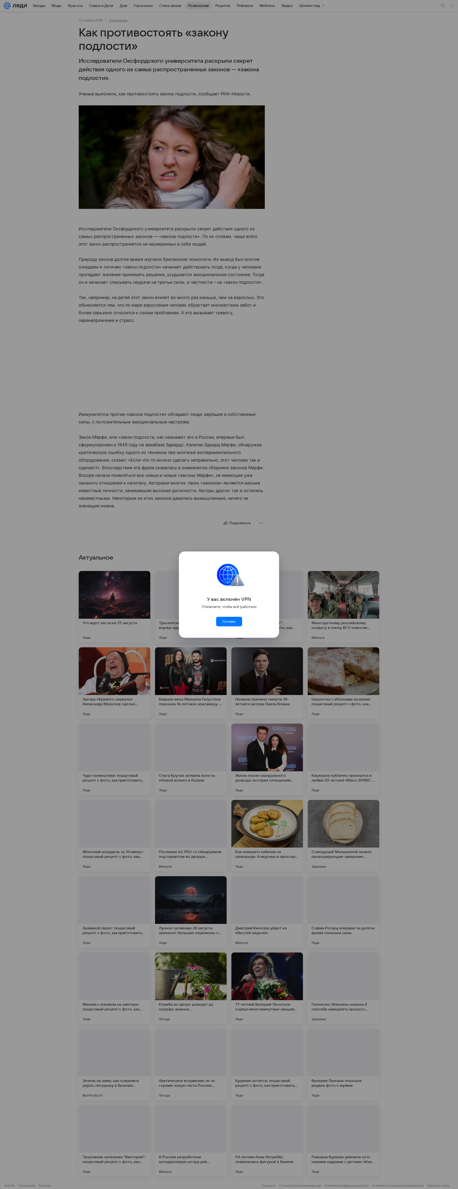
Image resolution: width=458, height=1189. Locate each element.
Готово (229, 621)
